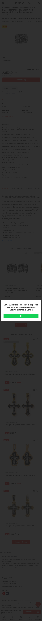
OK (21, 316)
